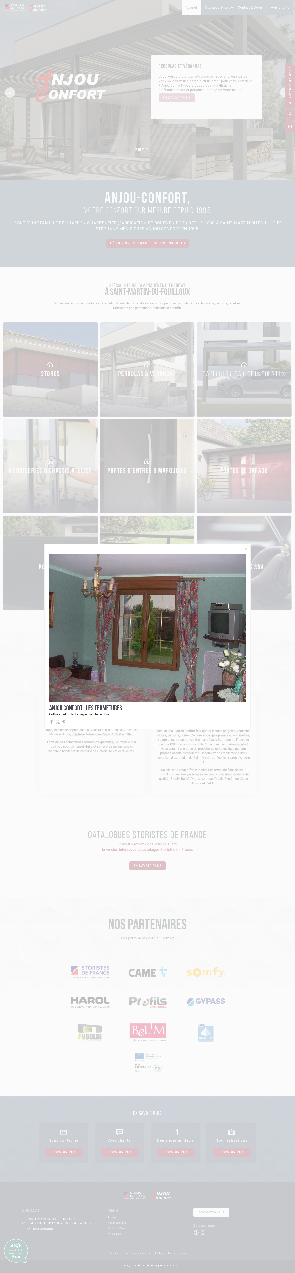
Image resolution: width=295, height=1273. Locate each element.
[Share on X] (57, 722)
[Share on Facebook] (51, 722)
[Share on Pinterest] (64, 722)
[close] (245, 549)
